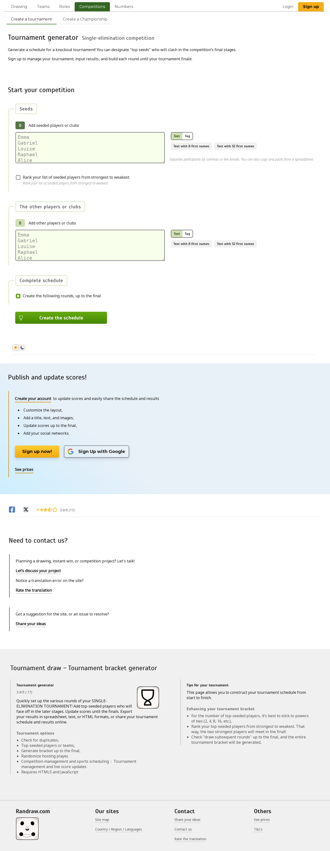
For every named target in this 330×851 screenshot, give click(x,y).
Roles (64, 6)
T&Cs (258, 829)
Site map (102, 819)
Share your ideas (31, 623)
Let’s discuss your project (38, 570)
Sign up (311, 6)
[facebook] (12, 510)
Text (177, 136)
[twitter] (25, 510)
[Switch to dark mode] (19, 348)
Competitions (92, 6)
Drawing (19, 6)
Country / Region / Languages (118, 829)
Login (288, 6)
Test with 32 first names (235, 146)
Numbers (124, 6)
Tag (187, 136)
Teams (43, 6)
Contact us (183, 829)
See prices (262, 819)
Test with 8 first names (191, 146)
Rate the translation (34, 590)
